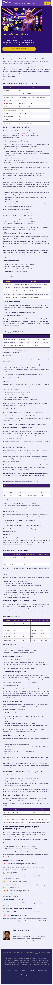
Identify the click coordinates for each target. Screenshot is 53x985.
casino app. (30, 405)
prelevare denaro (30, 604)
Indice (6, 80)
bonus (23, 133)
